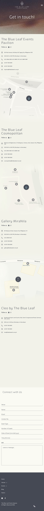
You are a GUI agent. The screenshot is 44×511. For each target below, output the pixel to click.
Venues (3, 482)
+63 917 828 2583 (8, 62)
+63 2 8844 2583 (8, 59)
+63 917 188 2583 (8, 325)
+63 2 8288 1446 (15, 150)
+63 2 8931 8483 (8, 150)
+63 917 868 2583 (8, 154)
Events (3, 485)
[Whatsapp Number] (34, 506)
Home (3, 479)
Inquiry (3, 492)
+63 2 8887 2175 (16, 59)
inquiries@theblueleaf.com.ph (11, 69)
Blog (2, 489)
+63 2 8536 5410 (8, 237)
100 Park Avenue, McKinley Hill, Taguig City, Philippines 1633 (18, 52)
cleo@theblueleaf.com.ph (10, 332)
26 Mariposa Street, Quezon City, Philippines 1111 (15, 230)
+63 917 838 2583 (8, 241)
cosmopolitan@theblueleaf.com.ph (12, 161)
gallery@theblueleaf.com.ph (11, 247)
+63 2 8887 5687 (24, 59)
